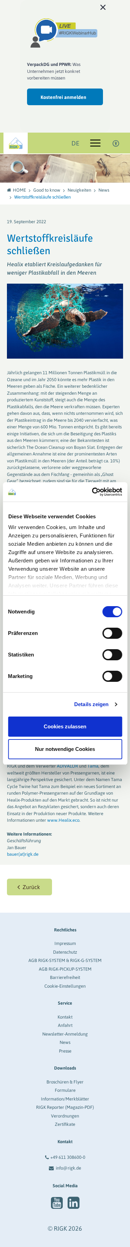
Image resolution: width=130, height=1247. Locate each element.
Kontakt (65, 1017)
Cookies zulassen (65, 726)
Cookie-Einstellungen (65, 986)
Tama (92, 766)
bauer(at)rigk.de (22, 854)
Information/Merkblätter (65, 1099)
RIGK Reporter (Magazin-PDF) (65, 1107)
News (103, 190)
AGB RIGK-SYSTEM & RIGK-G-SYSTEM (65, 960)
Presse (65, 1051)
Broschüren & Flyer (65, 1082)
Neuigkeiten (79, 190)
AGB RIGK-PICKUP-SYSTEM (65, 969)
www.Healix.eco (63, 820)
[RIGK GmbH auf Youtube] (57, 1202)
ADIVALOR (67, 766)
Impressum (65, 943)
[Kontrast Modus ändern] (116, 143)
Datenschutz (65, 952)
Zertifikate (65, 1124)
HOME (19, 190)
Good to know (46, 190)
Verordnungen (65, 1116)
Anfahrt (65, 1025)
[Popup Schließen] (103, 7)
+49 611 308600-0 (67, 1157)
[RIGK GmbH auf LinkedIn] (73, 1202)
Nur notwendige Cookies (65, 749)
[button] (29, 887)
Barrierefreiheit (65, 977)
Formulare (65, 1090)
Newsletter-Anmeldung (65, 1034)
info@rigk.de (68, 1168)
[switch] (112, 633)
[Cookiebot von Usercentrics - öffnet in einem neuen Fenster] (92, 491)
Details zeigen (91, 704)
